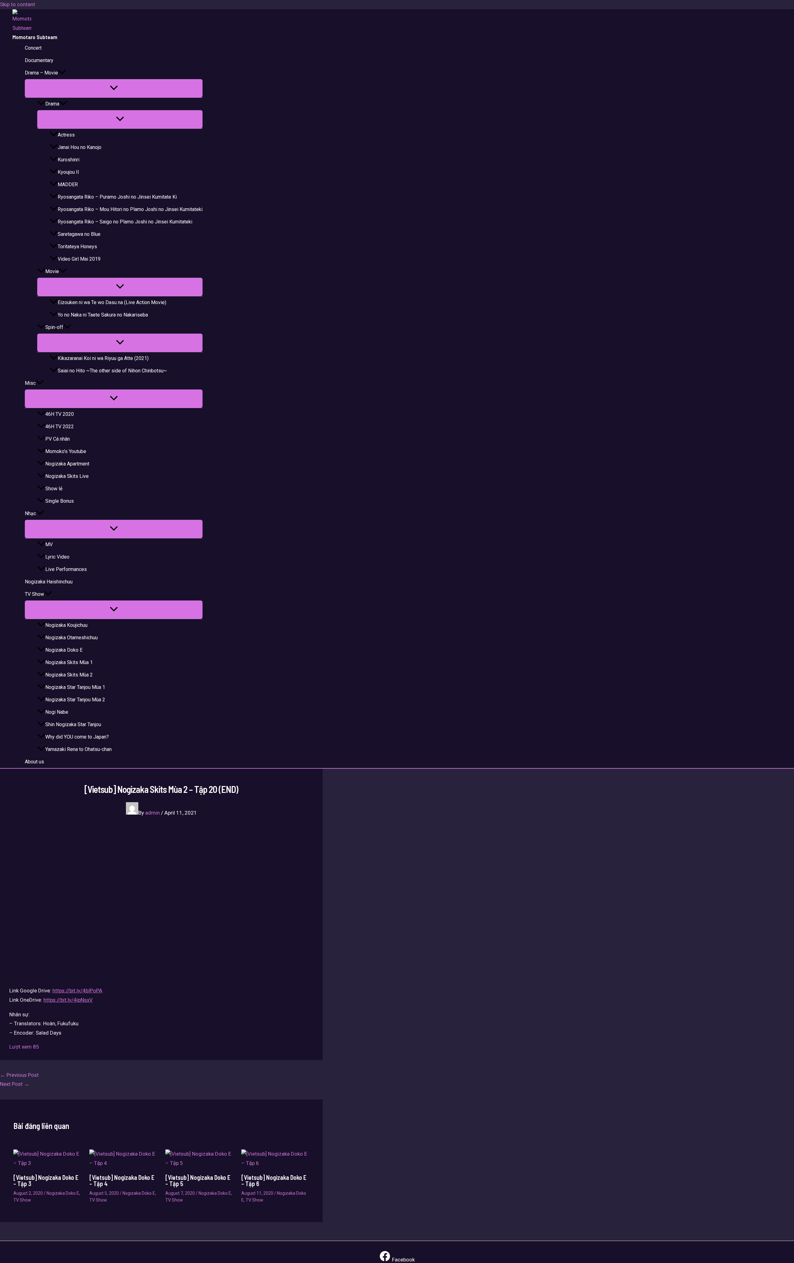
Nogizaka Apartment (67, 464)
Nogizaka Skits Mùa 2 (69, 675)
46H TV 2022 (59, 426)
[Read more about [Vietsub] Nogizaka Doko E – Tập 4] (123, 1163)
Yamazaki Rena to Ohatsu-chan (78, 749)
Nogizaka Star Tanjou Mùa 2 (75, 700)
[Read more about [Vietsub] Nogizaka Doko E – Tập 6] (275, 1163)
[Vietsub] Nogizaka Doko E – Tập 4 (121, 1180)
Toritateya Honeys (77, 246)
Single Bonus (59, 501)
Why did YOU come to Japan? (77, 737)
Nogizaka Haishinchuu (49, 582)
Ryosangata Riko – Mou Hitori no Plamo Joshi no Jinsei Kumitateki (130, 209)
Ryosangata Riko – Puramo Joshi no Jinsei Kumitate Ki (117, 197)
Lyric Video (57, 557)
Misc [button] (30, 383)
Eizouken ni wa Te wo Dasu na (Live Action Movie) (112, 302)
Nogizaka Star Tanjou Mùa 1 (75, 687)
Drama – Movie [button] (41, 73)
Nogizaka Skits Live (67, 476)
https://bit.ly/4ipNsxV (68, 1000)
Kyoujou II (68, 172)
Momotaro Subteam (34, 37)
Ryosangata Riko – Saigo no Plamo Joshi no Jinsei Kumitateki (125, 222)
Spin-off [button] (54, 327)
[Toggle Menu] (114, 88)
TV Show (22, 1200)
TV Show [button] (34, 594)
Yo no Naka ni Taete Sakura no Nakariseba (103, 315)
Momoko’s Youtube (65, 451)
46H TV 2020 (59, 414)
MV (49, 544)
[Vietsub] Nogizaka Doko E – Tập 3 (45, 1180)
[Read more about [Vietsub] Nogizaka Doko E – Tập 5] (199, 1163)
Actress (66, 135)
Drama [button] (52, 104)
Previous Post (19, 1075)
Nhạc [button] (30, 513)
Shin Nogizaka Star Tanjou (73, 724)
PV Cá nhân (57, 439)
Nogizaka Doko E (64, 650)
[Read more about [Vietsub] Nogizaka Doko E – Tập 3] (47, 1163)
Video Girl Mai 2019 (79, 259)
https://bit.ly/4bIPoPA (77, 990)
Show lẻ (53, 489)
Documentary (39, 60)
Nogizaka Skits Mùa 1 (69, 662)
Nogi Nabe (56, 712)
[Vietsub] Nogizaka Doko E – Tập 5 (197, 1180)
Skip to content (17, 4)
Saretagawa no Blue (79, 234)
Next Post (14, 1084)
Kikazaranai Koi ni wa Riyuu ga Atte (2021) (103, 358)
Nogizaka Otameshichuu (71, 637)
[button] (62, 73)
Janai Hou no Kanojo (79, 147)
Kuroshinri (68, 160)
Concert (33, 48)
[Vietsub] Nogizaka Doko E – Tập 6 (273, 1180)
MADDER (68, 184)
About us (34, 762)
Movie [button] (52, 271)
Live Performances (66, 569)
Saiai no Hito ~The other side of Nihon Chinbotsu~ (112, 371)
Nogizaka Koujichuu (66, 625)
